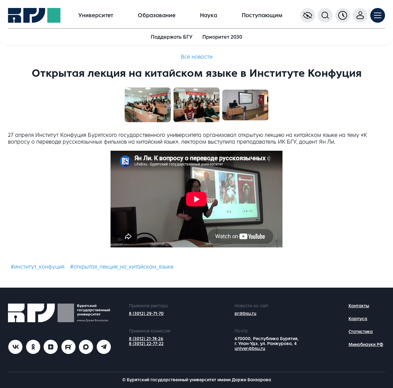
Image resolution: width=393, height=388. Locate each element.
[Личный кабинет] (360, 15)
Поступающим (262, 15)
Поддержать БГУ (172, 37)
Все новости (196, 57)
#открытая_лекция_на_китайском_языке (121, 267)
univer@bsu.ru (250, 348)
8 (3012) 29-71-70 (146, 313)
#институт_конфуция (37, 267)
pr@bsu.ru (245, 313)
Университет (95, 15)
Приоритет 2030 (222, 37)
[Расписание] (342, 15)
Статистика (360, 331)
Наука (208, 15)
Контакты (358, 306)
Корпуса (357, 318)
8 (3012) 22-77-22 (146, 343)
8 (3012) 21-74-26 (146, 338)
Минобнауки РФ (365, 344)
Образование (157, 15)
